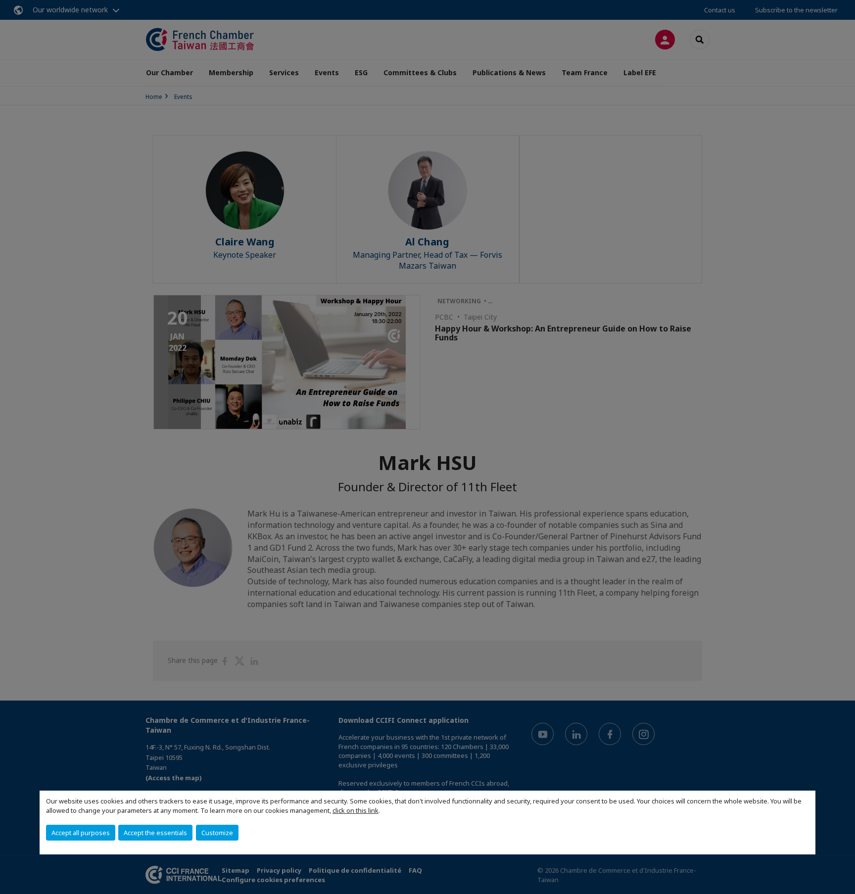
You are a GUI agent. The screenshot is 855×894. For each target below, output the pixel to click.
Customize (217, 832)
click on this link (355, 810)
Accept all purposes (80, 832)
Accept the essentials (155, 832)
